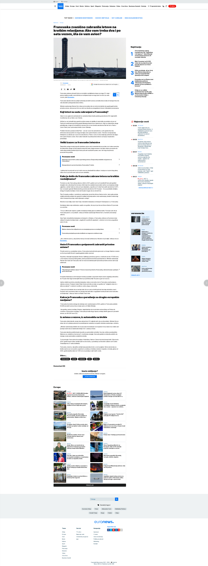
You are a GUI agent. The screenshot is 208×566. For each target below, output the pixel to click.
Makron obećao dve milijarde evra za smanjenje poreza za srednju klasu (83, 229)
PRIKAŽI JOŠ (135, 275)
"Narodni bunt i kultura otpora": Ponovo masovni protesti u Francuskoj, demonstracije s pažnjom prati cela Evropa (90, 270)
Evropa (72, 6)
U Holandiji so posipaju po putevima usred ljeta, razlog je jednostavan (146, 221)
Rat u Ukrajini (117, 18)
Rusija (102, 513)
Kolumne (112, 6)
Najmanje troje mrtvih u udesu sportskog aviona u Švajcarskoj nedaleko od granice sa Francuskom (87, 160)
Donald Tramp (93, 513)
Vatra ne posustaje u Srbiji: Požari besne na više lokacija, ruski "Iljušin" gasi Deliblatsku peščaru (145, 170)
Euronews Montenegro (84, 18)
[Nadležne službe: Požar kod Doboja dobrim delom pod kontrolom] (60, 436)
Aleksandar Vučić (106, 509)
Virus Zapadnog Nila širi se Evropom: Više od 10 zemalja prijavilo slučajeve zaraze (112, 446)
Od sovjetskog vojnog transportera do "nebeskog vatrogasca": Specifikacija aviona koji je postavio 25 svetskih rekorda (144, 54)
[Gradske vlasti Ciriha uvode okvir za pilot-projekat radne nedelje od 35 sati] (60, 426)
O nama (96, 534)
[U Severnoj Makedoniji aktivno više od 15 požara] (96, 467)
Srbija (67, 6)
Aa (114, 94)
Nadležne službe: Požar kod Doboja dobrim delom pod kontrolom (75, 436)
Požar (96, 509)
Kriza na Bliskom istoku (134, 18)
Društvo (140, 139)
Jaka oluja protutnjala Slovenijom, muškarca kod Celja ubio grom (77, 404)
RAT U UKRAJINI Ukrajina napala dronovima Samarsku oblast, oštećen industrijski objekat (78, 395)
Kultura (87, 6)
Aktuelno (140, 125)
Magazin (98, 6)
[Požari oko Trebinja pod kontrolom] (96, 436)
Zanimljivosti (145, 217)
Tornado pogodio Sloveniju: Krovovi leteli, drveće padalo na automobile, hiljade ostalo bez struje (77, 415)
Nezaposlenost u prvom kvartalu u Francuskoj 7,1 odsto (78, 165)
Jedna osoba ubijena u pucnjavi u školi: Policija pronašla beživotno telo (77, 467)
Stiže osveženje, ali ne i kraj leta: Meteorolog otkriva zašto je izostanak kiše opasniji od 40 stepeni (144, 73)
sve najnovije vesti (145, 187)
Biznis (82, 6)
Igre (77, 539)
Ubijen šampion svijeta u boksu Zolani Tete (146, 260)
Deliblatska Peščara (120, 509)
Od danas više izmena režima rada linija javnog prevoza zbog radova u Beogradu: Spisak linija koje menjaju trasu (145, 145)
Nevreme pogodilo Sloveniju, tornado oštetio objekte (113, 456)
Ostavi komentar (90, 376)
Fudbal (110, 513)
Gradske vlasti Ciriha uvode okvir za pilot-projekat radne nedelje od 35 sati (77, 426)
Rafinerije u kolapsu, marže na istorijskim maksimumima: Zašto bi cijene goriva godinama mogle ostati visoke (147, 236)
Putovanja (105, 6)
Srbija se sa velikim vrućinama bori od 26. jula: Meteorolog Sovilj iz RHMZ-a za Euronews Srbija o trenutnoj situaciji (144, 93)
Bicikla (96, 359)
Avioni (74, 359)
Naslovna (56, 22)
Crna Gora (124, 6)
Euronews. (71, 97)
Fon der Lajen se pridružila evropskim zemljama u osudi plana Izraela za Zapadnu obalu (77, 457)
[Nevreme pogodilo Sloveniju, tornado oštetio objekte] (96, 457)
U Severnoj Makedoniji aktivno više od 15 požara (114, 466)
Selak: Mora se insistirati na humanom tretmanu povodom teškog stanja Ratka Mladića (76, 446)
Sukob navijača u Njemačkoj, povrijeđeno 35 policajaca (146, 249)
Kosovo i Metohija (102, 18)
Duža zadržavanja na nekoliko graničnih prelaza (147, 270)
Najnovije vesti (80, 534)
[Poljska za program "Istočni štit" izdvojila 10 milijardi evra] (96, 416)
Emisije (143, 6)
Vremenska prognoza (82, 536)
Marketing (96, 541)
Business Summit (134, 6)
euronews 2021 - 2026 (104, 562)
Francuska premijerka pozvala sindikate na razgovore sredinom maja (82, 233)
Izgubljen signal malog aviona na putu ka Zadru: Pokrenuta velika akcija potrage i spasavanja (114, 477)
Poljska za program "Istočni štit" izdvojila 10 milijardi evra (114, 414)
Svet (77, 6)
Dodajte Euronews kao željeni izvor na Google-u (106, 84)
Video (118, 6)
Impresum (96, 532)
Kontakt (96, 543)
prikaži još (89, 485)
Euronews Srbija (86, 509)
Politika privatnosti (98, 539)
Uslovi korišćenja (98, 536)
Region (105, 402)
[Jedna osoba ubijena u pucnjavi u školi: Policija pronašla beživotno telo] (60, 467)
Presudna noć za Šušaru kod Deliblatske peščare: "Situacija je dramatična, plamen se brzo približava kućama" (144, 83)
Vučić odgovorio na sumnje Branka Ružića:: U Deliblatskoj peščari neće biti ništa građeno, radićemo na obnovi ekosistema (145, 131)
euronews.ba (137, 213)
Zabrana (82, 359)
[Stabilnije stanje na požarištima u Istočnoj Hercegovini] (60, 478)
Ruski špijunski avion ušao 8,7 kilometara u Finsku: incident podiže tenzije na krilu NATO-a (113, 395)
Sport (92, 6)
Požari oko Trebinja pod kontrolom (114, 434)
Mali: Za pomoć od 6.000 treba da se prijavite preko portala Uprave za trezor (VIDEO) (143, 64)
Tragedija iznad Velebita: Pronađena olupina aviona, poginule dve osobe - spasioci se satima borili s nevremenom (115, 405)
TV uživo (78, 532)
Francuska (65, 359)
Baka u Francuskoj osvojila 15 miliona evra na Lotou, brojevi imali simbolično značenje (114, 426)
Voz (89, 359)
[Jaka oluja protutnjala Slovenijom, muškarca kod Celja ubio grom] (60, 405)
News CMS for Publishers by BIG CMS (104, 564)
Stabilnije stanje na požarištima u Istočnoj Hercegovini (77, 476)
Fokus (143, 256)
